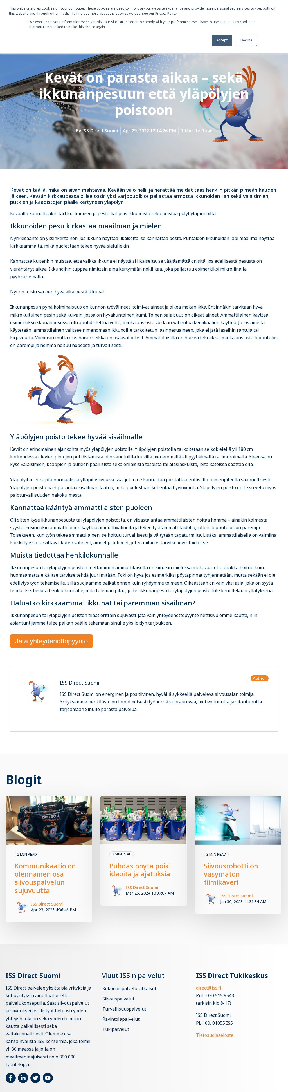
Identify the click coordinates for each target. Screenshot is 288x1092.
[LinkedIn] (23, 1078)
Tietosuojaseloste (214, 1035)
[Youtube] (48, 1078)
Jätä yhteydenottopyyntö (51, 641)
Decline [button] (246, 40)
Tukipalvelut (115, 1029)
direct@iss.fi (208, 988)
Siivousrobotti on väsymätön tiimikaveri (231, 874)
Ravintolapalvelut (121, 1019)
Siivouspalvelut (118, 999)
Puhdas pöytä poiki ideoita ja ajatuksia (140, 870)
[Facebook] (11, 1078)
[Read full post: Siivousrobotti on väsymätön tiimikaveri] (238, 820)
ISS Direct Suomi (100, 131)
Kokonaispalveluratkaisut (129, 988)
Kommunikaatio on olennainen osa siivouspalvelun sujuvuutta (45, 878)
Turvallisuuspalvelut (124, 1009)
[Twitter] (35, 1078)
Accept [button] (222, 40)
